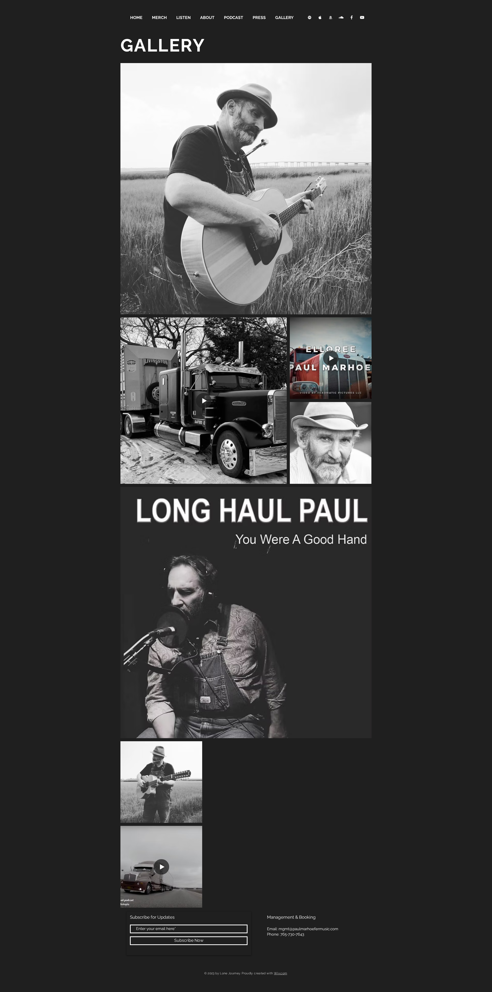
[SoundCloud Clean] (341, 17)
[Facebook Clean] (351, 17)
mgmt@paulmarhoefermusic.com (308, 929)
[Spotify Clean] (309, 17)
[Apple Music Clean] (320, 17)
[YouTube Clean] (362, 17)
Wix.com (280, 973)
